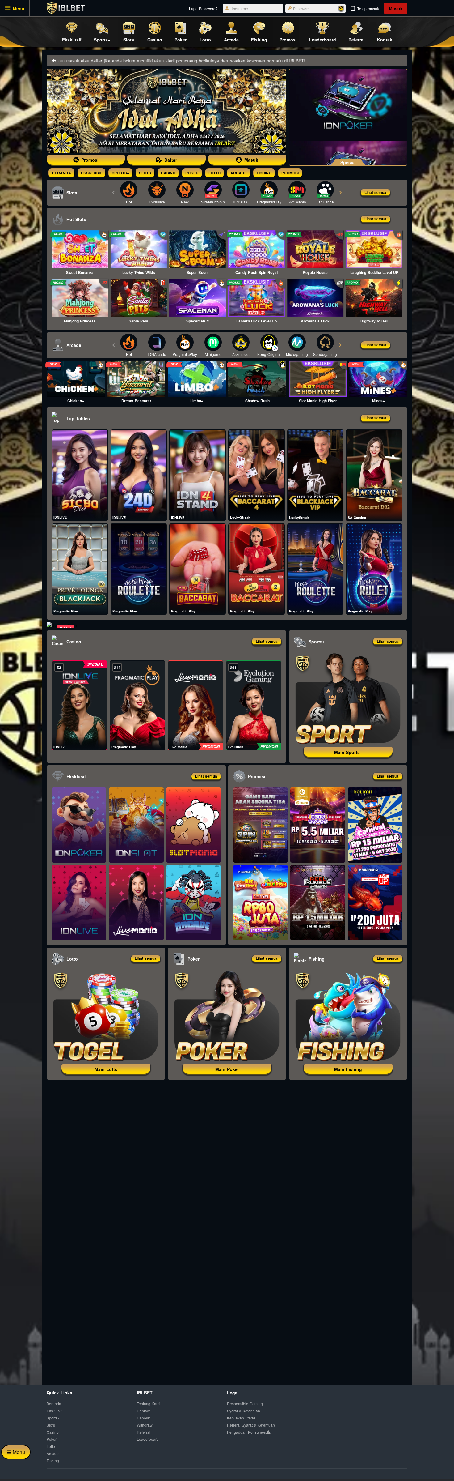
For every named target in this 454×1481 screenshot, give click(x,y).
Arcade (238, 173)
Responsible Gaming (245, 1403)
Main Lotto (106, 1069)
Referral (143, 1432)
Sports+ (120, 173)
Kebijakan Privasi (242, 1417)
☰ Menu (16, 1452)
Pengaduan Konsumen (246, 1432)
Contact (143, 1410)
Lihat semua (375, 192)
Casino (168, 173)
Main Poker (227, 1069)
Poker (192, 173)
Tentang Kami (148, 1403)
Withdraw (145, 1425)
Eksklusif (91, 173)
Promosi (90, 160)
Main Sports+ (348, 752)
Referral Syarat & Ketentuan (251, 1425)
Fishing (264, 173)
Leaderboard (148, 1439)
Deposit (143, 1417)
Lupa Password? (203, 8)
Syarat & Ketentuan (243, 1410)
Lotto (214, 173)
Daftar (170, 160)
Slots (145, 173)
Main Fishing (348, 1069)
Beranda (61, 173)
